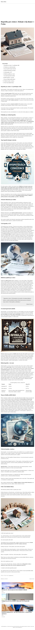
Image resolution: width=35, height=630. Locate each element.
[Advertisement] (17, 10)
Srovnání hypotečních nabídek (9, 75)
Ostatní (2, 591)
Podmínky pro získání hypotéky (9, 67)
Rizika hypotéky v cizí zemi (9, 77)
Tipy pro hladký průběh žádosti (9, 79)
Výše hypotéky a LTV (8, 72)
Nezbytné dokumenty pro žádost (9, 70)
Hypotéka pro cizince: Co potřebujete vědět (11, 65)
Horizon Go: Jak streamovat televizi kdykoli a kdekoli (14, 589)
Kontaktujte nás (11, 575)
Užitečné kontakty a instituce (9, 80)
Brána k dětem (3, 1)
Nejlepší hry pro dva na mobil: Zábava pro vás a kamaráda (15, 601)
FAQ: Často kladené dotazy (9, 82)
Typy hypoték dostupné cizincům (10, 68)
